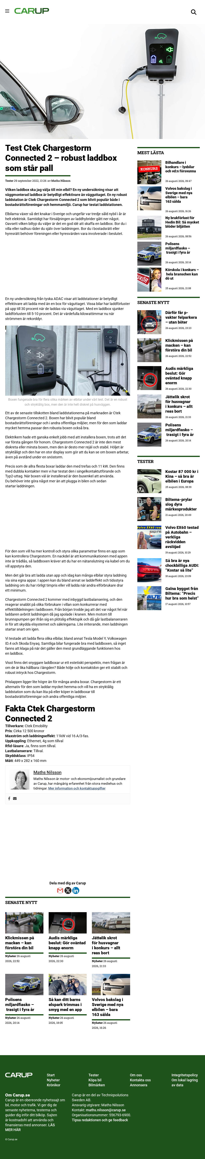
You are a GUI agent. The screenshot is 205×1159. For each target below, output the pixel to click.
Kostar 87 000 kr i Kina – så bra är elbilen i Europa (181, 476)
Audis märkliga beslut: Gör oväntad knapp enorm (67, 943)
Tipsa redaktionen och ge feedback (100, 1120)
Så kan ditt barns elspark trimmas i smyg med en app (65, 1004)
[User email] (15, 799)
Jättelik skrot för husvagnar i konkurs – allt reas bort (106, 945)
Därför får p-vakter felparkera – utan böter (181, 317)
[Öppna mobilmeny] (7, 11)
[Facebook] (9, 799)
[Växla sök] (194, 12)
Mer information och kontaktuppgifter (77, 788)
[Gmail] (60, 890)
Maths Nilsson (60, 181)
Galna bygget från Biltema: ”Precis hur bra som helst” (182, 593)
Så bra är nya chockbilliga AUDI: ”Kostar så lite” (182, 565)
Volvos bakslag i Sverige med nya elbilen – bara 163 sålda (107, 1007)
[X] (67, 890)
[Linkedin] (75, 890)
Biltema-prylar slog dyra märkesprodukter (181, 504)
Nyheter (10, 956)
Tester (9, 181)
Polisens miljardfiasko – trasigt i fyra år (19, 1004)
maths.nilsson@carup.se (106, 1110)
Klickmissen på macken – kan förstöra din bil (19, 943)
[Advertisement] (67, 268)
